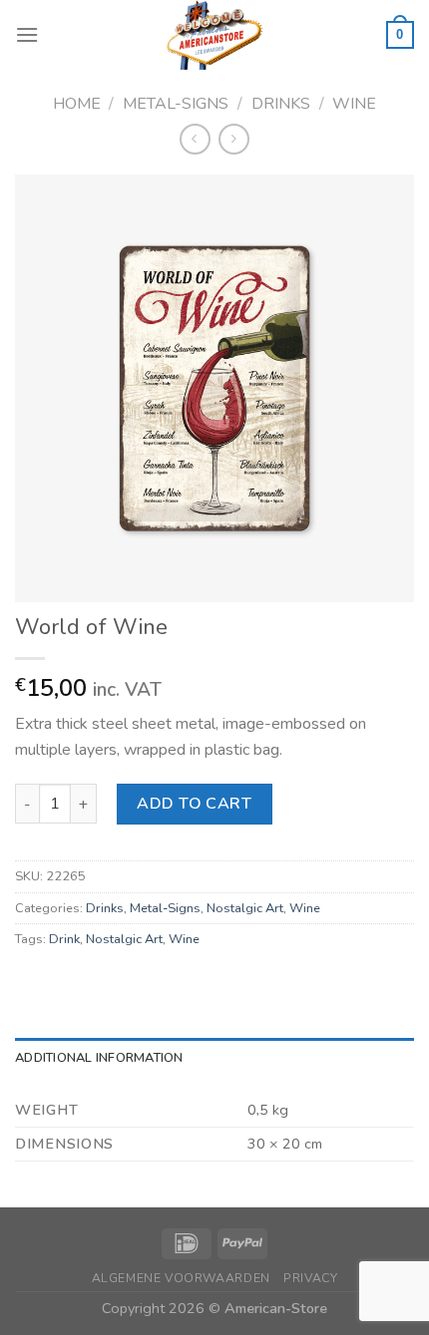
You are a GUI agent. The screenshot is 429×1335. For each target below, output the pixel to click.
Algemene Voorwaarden (181, 1278)
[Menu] (27, 34)
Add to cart (194, 804)
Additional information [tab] (99, 1058)
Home (77, 104)
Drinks (280, 104)
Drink (64, 939)
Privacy (310, 1278)
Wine (354, 104)
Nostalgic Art (245, 908)
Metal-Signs (175, 104)
